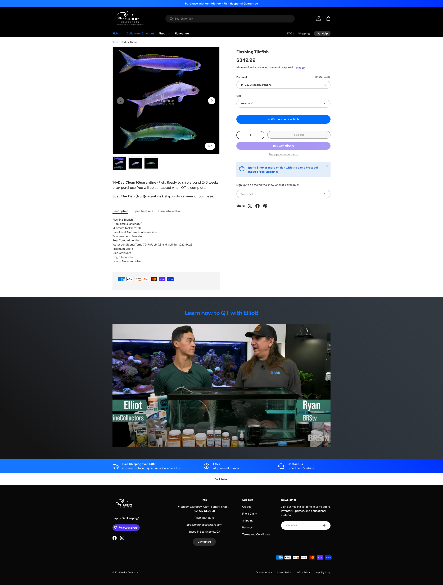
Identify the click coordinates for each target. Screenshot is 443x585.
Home (115, 42)
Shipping (304, 33)
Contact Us (204, 541)
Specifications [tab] (143, 211)
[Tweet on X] (250, 206)
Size (238, 95)
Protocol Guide (322, 76)
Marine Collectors (129, 572)
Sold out (299, 134)
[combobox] (230, 18)
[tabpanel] (166, 240)
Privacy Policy (284, 572)
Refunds (247, 527)
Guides (246, 507)
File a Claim (249, 513)
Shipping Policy (323, 572)
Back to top (221, 479)
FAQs (290, 33)
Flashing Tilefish (129, 42)
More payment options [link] (283, 154)
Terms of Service (264, 572)
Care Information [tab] (170, 211)
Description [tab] (120, 211)
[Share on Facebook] (257, 206)
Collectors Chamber (140, 33)
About (162, 33)
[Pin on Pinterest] (265, 206)
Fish (115, 33)
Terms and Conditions (256, 534)
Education (182, 33)
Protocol (241, 77)
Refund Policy (303, 572)
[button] (328, 18)
